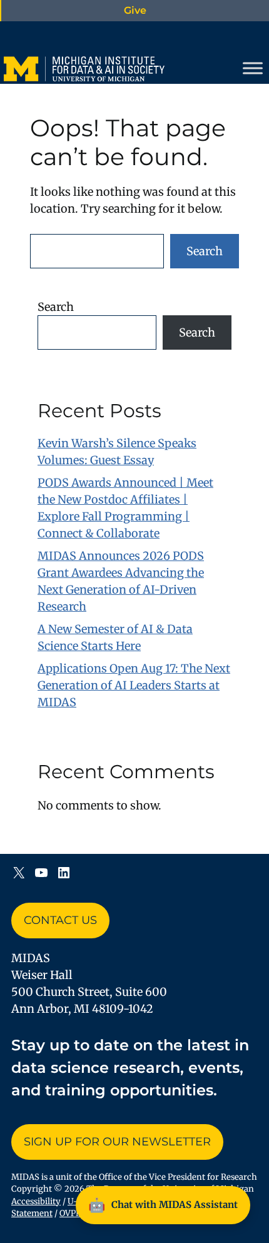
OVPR (70, 1213)
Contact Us (60, 920)
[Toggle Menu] (253, 68)
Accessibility (36, 1201)
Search (204, 251)
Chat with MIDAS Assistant (163, 1205)
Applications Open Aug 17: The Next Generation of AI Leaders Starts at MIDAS (134, 685)
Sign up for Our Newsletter (117, 1142)
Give (135, 10)
